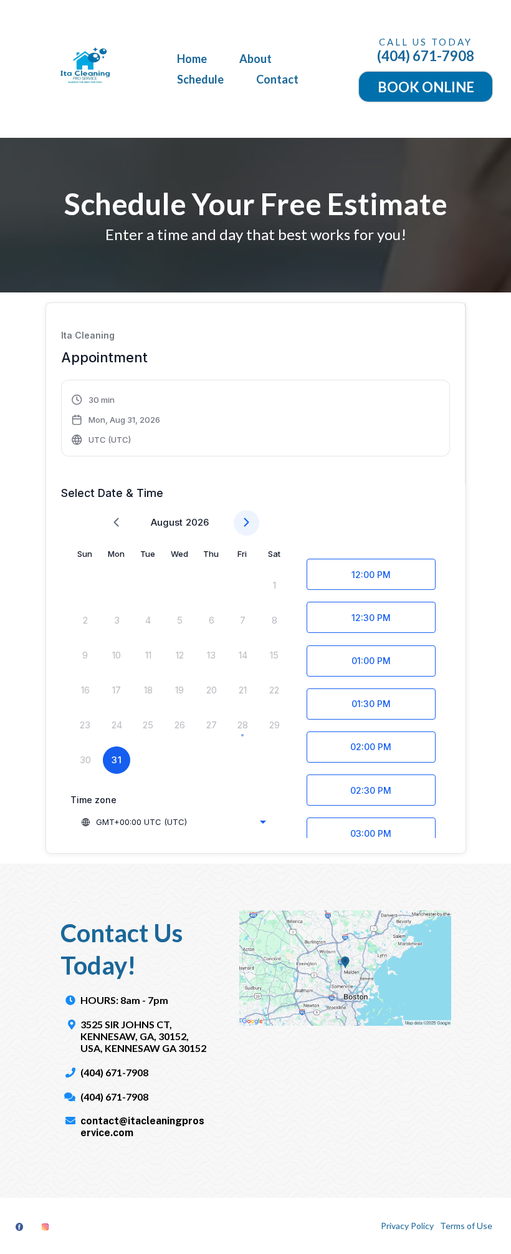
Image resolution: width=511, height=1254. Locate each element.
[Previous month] (116, 523)
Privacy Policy (407, 1225)
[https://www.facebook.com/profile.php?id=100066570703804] (19, 1226)
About (255, 58)
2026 (197, 522)
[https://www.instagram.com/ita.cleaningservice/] (45, 1226)
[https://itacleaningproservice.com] (87, 69)
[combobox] (173, 821)
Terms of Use (466, 1225)
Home (192, 58)
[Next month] (246, 523)
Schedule (200, 79)
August (167, 522)
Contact (277, 79)
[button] (116, 420)
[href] (345, 968)
